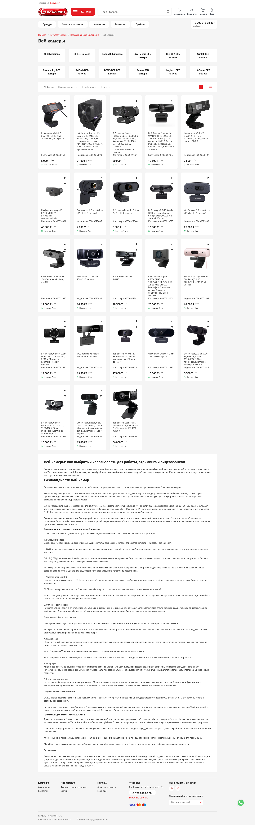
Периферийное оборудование (84, 35)
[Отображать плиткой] (201, 87)
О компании (44, 787)
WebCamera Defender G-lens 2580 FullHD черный (161, 355)
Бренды (47, 24)
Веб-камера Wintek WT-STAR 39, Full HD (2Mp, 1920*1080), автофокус (52, 136)
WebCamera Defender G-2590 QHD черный (88, 277)
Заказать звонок (138, 797)
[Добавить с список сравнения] (65, 100)
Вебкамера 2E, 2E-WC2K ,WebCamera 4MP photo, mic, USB (52, 279)
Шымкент (55, 3)
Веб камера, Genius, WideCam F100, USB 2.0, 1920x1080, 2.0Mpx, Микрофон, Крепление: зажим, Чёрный (52, 428)
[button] (179, 11)
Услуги (64, 791)
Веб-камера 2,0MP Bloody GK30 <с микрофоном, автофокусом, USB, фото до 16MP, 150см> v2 (160, 214)
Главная (42, 35)
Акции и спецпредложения (73, 787)
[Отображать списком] (205, 87)
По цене (104, 87)
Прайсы (140, 24)
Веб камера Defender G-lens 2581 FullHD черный (126, 211)
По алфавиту (87, 87)
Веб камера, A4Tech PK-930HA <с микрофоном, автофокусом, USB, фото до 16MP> (124, 358)
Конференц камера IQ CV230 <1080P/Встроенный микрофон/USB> (51, 214)
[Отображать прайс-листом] (210, 87)
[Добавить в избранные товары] (65, 106)
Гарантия (120, 24)
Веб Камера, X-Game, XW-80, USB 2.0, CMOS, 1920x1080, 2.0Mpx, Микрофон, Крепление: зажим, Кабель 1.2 (196, 359)
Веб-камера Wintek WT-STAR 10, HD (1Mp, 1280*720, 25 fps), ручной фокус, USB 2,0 (196, 137)
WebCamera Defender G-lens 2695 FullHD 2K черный (197, 211)
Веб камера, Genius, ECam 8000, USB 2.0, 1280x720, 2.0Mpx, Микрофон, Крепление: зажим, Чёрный (53, 359)
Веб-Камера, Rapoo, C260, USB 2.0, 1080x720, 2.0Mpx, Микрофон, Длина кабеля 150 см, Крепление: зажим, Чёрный (90, 428)
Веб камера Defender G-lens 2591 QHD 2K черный (90, 211)
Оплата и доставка (72, 24)
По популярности (66, 87)
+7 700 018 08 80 (203, 22)
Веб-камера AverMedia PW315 (123, 277)
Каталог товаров (58, 35)
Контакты (99, 24)
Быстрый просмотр (54, 115)
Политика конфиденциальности (92, 819)
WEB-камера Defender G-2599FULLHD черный (88, 355)
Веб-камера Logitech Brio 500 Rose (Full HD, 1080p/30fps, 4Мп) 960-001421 (196, 280)
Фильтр (50, 87)
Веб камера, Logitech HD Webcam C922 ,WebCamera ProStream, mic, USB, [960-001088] (125, 427)
